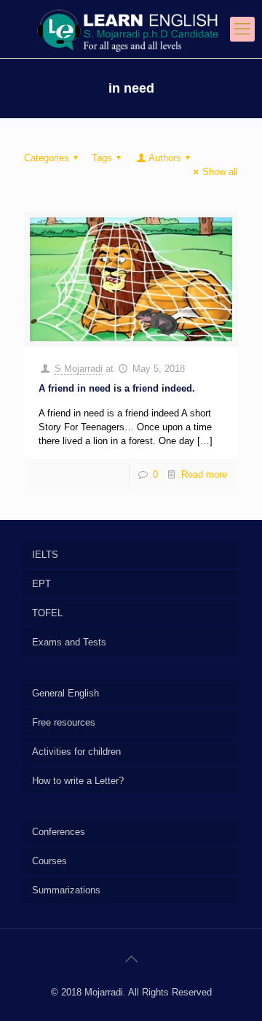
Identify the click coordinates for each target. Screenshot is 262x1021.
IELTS (45, 554)
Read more (204, 474)
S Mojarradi (79, 368)
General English (65, 693)
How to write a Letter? (78, 780)
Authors (164, 157)
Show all (220, 171)
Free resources (63, 722)
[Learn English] (131, 29)
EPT (41, 583)
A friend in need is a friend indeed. (117, 388)
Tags (102, 157)
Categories (46, 157)
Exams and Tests (69, 642)
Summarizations (66, 890)
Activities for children (76, 751)
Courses (49, 860)
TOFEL (47, 612)
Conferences (58, 831)
